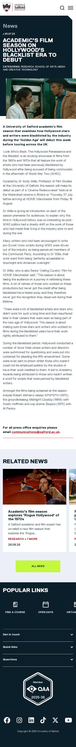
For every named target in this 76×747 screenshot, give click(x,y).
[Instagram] (19, 720)
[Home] (14, 11)
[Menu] (70, 8)
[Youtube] (68, 720)
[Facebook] (7, 720)
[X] (55, 720)
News (10, 26)
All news (38, 566)
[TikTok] (43, 720)
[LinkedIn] (31, 720)
